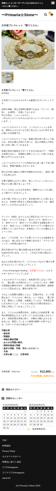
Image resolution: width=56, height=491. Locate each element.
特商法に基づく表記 (11, 462)
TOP (4, 440)
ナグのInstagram (10, 467)
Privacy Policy (8, 451)
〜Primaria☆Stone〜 (19, 15)
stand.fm (6, 478)
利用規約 (6, 445)
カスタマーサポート (11, 456)
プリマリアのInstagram (13, 472)
